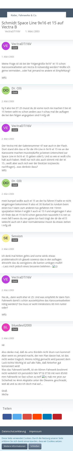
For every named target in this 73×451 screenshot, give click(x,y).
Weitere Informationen (14, 446)
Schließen (34, 446)
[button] (4, 4)
